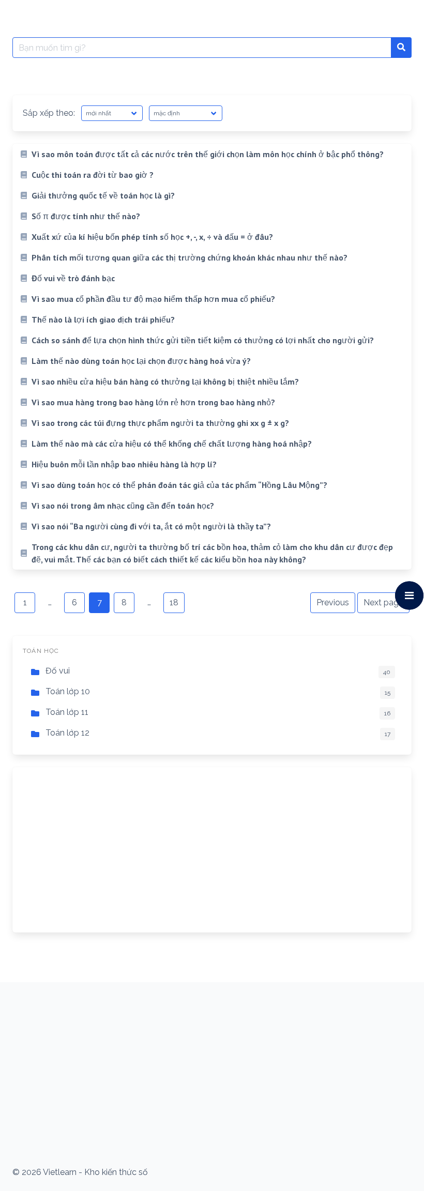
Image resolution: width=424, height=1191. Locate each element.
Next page (383, 602)
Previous (332, 602)
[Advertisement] (212, 849)
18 (174, 602)
